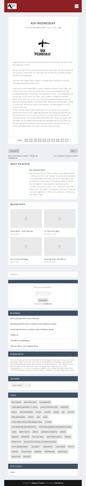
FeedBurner (47, 304)
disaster (64, 407)
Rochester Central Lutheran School (40, 442)
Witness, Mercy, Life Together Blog (24, 346)
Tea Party (35, 447)
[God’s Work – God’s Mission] (26, 218)
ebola (14, 412)
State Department (20, 447)
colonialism (45, 402)
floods (47, 412)
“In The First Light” (52, 231)
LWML (14, 432)
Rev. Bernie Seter (39, 28)
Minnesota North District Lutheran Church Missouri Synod (33, 324)
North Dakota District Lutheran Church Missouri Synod (32, 329)
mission (15, 437)
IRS (63, 412)
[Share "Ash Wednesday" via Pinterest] (44, 140)
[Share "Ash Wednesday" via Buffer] (53, 140)
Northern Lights (54, 437)
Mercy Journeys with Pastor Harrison (24, 318)
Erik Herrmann (26, 412)
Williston (16, 457)
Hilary (56, 412)
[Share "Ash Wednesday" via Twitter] (31, 140)
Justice (71, 412)
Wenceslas (62, 452)
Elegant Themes (38, 483)
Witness (26, 457)
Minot (63, 432)
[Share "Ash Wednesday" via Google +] (35, 140)
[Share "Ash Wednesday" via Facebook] (26, 140)
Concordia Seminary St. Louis (24, 407)
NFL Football (38, 437)
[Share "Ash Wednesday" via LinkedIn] (48, 140)
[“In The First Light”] (60, 218)
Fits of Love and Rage (19, 259)
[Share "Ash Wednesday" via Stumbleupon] (57, 140)
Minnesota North (49, 432)
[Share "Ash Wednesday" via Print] (66, 140)
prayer (68, 437)
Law (38, 417)
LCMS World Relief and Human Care (27, 422)
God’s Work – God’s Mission (21, 231)
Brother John (30, 402)
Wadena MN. (50, 452)
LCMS (45, 417)
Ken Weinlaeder (18, 417)
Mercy (35, 432)
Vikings (15, 452)
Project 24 (14, 335)
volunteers (26, 452)
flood (38, 412)
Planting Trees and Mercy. (55, 259)
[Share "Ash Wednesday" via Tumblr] (40, 140)
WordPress (59, 483)
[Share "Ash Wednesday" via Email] (62, 140)
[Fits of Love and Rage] (26, 246)
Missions (25, 437)
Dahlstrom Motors (49, 407)
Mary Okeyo (24, 432)
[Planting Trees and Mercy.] (60, 246)
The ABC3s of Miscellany (19, 340)
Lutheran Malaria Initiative (24, 427)
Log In (12, 472)
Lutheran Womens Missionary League (55, 427)
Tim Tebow (60, 447)
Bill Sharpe (16, 402)
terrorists (48, 447)
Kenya (30, 417)
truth (71, 447)
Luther (48, 422)
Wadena (38, 452)
